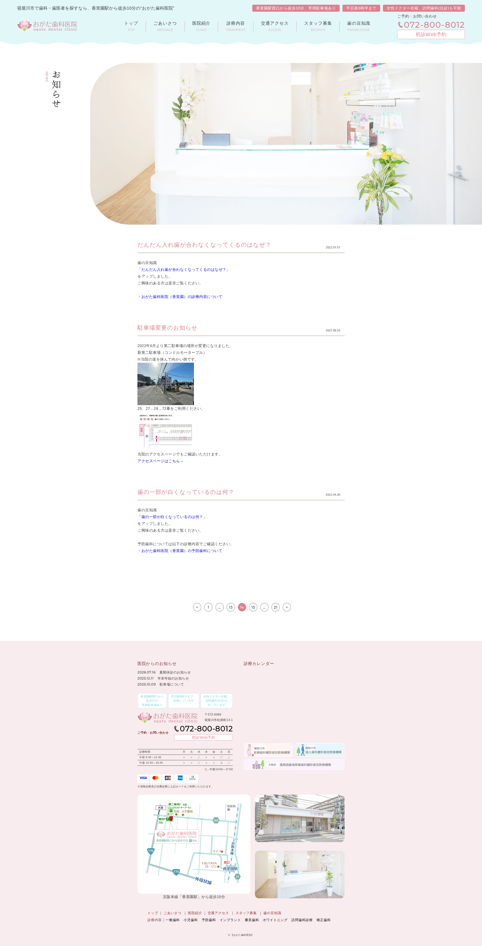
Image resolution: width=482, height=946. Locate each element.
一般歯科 (173, 920)
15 (253, 607)
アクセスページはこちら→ (160, 461)
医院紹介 (195, 913)
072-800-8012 (434, 25)
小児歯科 (191, 920)
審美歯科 (252, 920)
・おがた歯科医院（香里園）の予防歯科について (179, 551)
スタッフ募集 (246, 913)
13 (231, 607)
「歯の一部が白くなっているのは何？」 (172, 517)
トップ (152, 913)
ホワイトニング (275, 920)
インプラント (230, 920)
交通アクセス (218, 913)
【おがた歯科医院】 (242, 935)
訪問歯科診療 (302, 920)
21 (275, 607)
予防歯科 (209, 920)
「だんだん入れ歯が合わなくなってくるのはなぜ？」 (183, 269)
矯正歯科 (324, 920)
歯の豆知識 (272, 913)
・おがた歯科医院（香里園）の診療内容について (179, 297)
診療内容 (154, 920)
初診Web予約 (431, 34)
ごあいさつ (173, 913)
